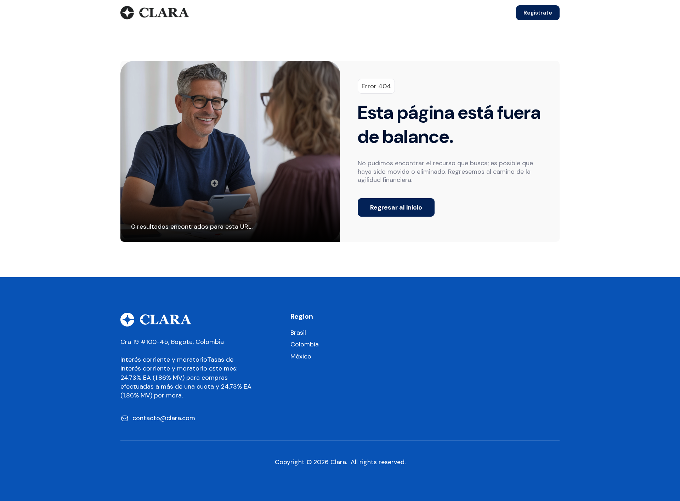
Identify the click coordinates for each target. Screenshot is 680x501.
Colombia (304, 344)
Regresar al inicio (396, 207)
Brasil (298, 333)
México (300, 356)
